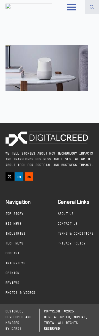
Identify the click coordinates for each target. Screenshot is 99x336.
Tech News (14, 243)
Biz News (13, 223)
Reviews (13, 283)
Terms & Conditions (76, 233)
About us (66, 214)
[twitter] (10, 176)
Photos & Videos (20, 293)
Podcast (13, 253)
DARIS (16, 328)
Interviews (15, 263)
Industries (15, 233)
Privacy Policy (72, 243)
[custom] (29, 176)
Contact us (68, 223)
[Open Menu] (71, 7)
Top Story (14, 214)
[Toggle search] (92, 7)
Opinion (13, 273)
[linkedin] (19, 176)
